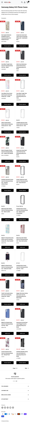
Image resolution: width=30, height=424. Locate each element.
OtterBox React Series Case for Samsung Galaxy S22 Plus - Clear (22, 267)
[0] (27, 2)
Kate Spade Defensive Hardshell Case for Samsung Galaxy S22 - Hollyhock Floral (6, 37)
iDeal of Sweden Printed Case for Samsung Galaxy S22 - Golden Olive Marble (7, 152)
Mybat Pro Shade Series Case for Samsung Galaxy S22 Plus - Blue (7, 324)
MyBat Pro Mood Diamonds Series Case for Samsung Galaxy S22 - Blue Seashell (7, 239)
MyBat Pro (3, 242)
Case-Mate (3, 69)
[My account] (24, 2)
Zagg (17, 70)
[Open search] (22, 2)
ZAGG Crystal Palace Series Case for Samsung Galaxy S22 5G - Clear (7, 124)
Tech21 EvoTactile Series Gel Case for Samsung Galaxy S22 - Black (7, 295)
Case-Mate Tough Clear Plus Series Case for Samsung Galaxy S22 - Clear (21, 95)
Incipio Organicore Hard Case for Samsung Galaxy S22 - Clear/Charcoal (22, 181)
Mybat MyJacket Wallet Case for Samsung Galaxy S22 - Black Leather (7, 210)
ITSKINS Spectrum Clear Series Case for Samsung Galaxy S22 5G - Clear (22, 124)
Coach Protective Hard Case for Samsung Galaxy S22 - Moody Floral (7, 353)
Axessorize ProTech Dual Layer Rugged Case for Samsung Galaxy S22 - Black (21, 325)
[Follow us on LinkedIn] (13, 408)
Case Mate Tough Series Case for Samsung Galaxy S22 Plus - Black (7, 66)
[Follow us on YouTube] (10, 408)
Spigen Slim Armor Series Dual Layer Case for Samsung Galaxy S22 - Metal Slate (22, 295)
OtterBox (3, 186)
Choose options (7, 45)
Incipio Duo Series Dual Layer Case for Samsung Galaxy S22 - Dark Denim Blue (21, 37)
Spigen (17, 299)
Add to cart (7, 161)
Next (26, 368)
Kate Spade (3, 41)
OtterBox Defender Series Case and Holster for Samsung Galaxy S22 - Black (22, 354)
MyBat (2, 213)
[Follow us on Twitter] (5, 408)
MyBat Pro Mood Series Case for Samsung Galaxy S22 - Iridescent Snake (7, 267)
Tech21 (3, 298)
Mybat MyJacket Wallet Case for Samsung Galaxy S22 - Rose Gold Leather (22, 239)
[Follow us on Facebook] (2, 408)
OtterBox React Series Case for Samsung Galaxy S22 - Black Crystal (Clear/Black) (22, 211)
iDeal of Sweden (5, 155)
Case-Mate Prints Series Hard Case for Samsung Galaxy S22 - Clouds (6, 95)
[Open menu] (2, 2)
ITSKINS (17, 127)
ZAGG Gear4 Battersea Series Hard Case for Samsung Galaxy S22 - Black (21, 66)
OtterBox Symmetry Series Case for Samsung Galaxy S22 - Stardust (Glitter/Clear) (7, 182)
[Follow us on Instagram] (8, 408)
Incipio (17, 41)
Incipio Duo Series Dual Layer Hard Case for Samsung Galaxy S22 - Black (21, 152)
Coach (2, 356)
